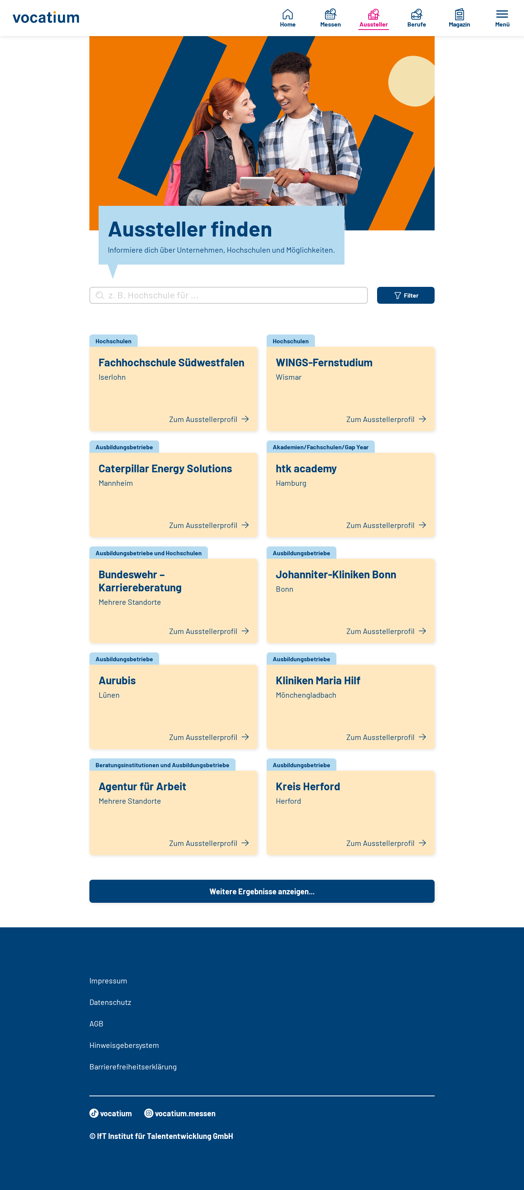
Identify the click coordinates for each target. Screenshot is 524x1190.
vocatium (116, 1113)
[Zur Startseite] (47, 18)
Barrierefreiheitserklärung (133, 1066)
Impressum (108, 980)
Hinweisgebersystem (124, 1044)
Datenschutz (110, 1001)
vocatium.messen (185, 1113)
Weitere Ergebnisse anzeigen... (262, 891)
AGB (96, 1023)
